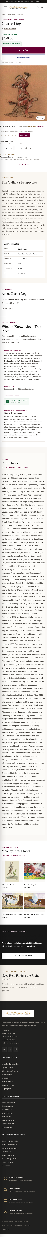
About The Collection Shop (10, 1064)
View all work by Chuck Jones (15, 468)
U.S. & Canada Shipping (10, 1071)
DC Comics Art (6, 1110)
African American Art (8, 1102)
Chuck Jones (11, 14)
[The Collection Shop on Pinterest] (16, 1049)
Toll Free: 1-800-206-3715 (10, 1037)
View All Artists (7, 1127)
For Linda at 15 (8, 884)
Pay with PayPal (23, 58)
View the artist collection (13, 855)
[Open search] (38, 7)
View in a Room (23, 164)
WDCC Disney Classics (9, 1159)
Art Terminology (7, 1074)
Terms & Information (7, 1225)
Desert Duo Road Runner (34, 914)
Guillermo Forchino (8, 1120)
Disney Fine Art (7, 1113)
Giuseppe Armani (7, 1106)
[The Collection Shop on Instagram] (10, 1049)
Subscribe (27, 1225)
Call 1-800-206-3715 (23, 956)
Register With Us (7, 1081)
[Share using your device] (26, 148)
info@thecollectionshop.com (11, 1043)
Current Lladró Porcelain (10, 1141)
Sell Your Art (6, 1166)
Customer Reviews (8, 1085)
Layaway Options (7, 1067)
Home (3, 14)
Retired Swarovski (8, 1155)
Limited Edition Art (8, 1124)
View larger (40, 118)
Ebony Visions (6, 1117)
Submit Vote (24, 135)
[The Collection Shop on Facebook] (4, 1049)
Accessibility (6, 1078)
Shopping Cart (6, 1089)
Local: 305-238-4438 (8, 1040)
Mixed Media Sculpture (9, 1148)
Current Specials (7, 1162)
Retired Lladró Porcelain (9, 1145)
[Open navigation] (5, 7)
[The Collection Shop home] (21, 7)
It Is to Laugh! (30, 884)
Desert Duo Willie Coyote (12, 914)
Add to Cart (23, 50)
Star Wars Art (6, 1152)
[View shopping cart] (42, 7)
